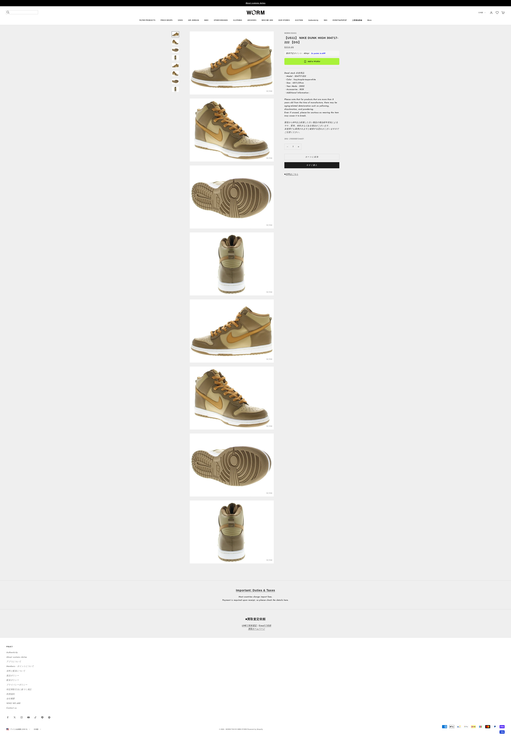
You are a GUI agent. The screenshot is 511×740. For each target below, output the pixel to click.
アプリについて (13, 661)
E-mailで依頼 (265, 625)
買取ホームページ (256, 628)
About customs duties (255, 3)
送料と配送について (15, 670)
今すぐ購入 (311, 165)
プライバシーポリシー (16, 684)
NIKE (206, 20)
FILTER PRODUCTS (147, 20)
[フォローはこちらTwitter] (14, 717)
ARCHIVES (251, 20)
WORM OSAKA (290, 33)
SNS (325, 20)
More (369, 20)
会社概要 (10, 698)
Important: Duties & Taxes (255, 590)
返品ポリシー (12, 675)
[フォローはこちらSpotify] (49, 717)
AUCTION (299, 20)
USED (180, 20)
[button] (497, 12)
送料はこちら (292, 174)
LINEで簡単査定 (249, 625)
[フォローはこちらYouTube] (28, 717)
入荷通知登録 (357, 20)
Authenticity (313, 20)
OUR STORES (284, 20)
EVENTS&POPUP (340, 20)
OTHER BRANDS (221, 20)
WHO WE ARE (267, 20)
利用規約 (10, 694)
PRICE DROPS (167, 20)
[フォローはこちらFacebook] (7, 717)
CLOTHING (237, 20)
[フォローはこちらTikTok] (35, 717)
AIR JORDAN (193, 20)
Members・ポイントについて (20, 666)
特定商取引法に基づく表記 (19, 689)
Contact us (11, 707)
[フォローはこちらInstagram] (21, 717)
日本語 (480, 12)
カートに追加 (311, 157)
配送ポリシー (12, 680)
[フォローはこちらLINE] (42, 717)
